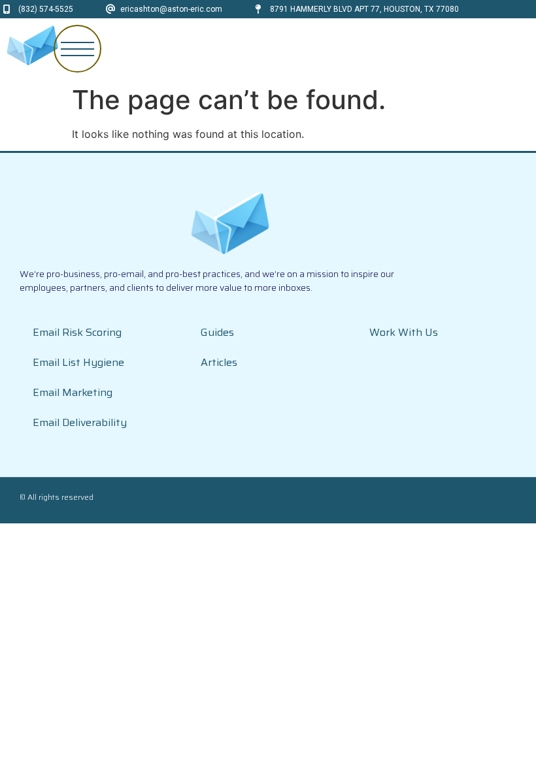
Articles (219, 362)
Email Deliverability (80, 422)
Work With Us (403, 332)
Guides (217, 332)
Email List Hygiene (78, 362)
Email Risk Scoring (77, 332)
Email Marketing (72, 392)
